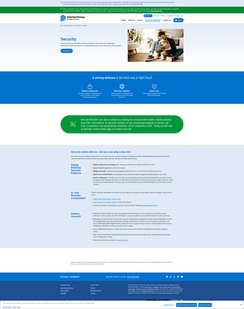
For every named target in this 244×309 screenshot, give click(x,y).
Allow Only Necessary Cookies (186, 305)
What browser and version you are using (106, 199)
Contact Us (67, 51)
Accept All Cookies (205, 305)
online (133, 291)
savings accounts (141, 289)
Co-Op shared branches (165, 293)
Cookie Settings (168, 305)
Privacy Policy (7, 307)
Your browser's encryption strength (104, 202)
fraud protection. (156, 11)
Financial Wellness (152, 20)
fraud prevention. (122, 240)
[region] (122, 305)
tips (109, 129)
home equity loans (165, 287)
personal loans (175, 287)
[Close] (241, 305)
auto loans (148, 287)
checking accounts (152, 289)
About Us (167, 20)
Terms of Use (16, 307)
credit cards (131, 289)
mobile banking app (147, 291)
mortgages (155, 287)
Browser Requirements (149, 205)
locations (131, 293)
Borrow (131, 20)
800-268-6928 (133, 277)
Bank (123, 20)
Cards (139, 20)
